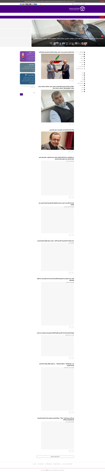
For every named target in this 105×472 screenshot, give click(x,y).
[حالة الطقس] (40, 4)
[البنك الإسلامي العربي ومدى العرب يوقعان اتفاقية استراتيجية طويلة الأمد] (57, 66)
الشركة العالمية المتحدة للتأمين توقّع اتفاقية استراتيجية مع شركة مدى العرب (55, 333)
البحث (34, 92)
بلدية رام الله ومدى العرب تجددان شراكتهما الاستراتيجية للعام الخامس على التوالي (56, 204)
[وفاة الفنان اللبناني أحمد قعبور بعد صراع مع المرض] (57, 140)
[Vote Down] (70, 81)
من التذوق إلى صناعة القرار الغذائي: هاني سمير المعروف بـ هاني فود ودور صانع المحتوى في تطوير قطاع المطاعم (56, 158)
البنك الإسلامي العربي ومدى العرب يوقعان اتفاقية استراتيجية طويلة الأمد (56, 52)
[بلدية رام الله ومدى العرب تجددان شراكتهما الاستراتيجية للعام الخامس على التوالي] (57, 219)
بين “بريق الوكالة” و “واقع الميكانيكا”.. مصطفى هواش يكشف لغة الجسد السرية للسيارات (56, 364)
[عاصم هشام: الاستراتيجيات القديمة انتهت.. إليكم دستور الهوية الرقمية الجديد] (57, 256)
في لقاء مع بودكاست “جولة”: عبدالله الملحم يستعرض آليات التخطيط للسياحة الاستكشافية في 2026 (55, 419)
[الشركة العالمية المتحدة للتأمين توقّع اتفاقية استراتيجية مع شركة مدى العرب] (57, 345)
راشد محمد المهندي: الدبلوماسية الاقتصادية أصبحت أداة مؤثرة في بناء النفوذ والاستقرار (55, 279)
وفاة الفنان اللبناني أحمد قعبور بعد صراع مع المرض (61, 130)
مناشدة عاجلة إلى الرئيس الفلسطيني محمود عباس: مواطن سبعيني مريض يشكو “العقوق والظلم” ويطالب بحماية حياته (56, 87)
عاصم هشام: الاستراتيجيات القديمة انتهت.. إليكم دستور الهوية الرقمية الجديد (55, 241)
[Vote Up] (73, 81)
